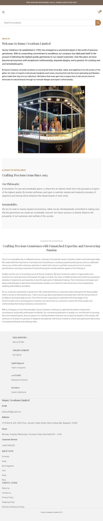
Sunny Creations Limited (16, 400)
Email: (4, 406)
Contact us (6, 493)
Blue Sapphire (8, 466)
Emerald (5, 456)
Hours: (4, 429)
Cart (4, 470)
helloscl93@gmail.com (11, 412)
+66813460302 (8, 445)
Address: (6, 417)
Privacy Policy (8, 497)
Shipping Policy (8, 502)
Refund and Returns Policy (13, 507)
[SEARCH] (98, 23)
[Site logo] (51, 12)
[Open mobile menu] (3, 12)
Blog (4, 480)
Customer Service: (10, 439)
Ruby (4, 461)
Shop (4, 475)
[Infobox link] (14, 340)
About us (6, 488)
